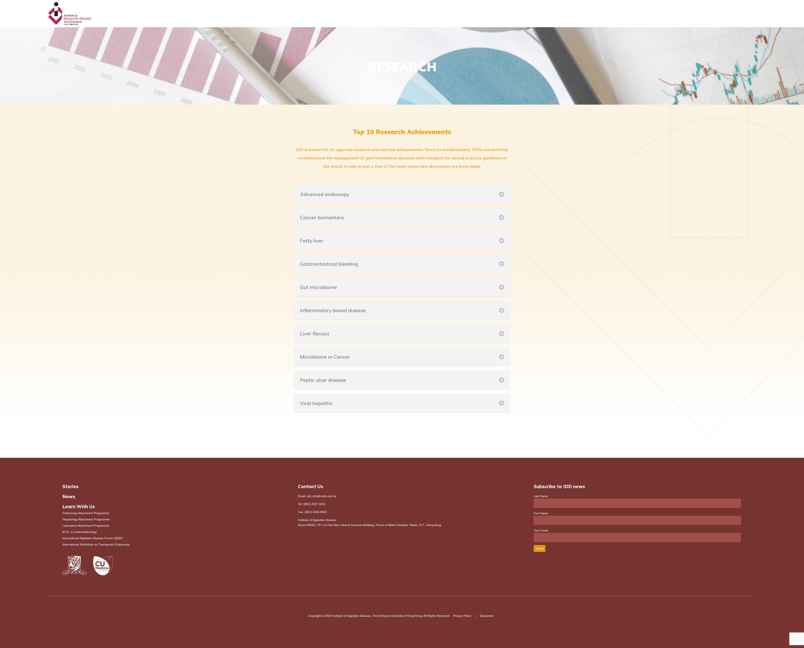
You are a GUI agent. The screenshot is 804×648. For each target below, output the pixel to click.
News (738, 13)
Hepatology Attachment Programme (86, 519)
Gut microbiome (318, 287)
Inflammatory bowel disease (333, 310)
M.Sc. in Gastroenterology (79, 532)
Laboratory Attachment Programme (85, 525)
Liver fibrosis (314, 333)
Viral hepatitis (316, 403)
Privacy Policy (462, 615)
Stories (70, 486)
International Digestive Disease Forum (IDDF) (92, 538)
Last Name (541, 496)
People (619, 13)
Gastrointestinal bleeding (329, 264)
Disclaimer (487, 615)
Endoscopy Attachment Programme (85, 513)
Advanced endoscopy (324, 194)
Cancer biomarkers (322, 217)
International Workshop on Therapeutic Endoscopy (96, 544)
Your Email (541, 530)
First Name (541, 513)
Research (641, 13)
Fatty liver (311, 240)
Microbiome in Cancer (325, 357)
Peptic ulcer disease (323, 380)
